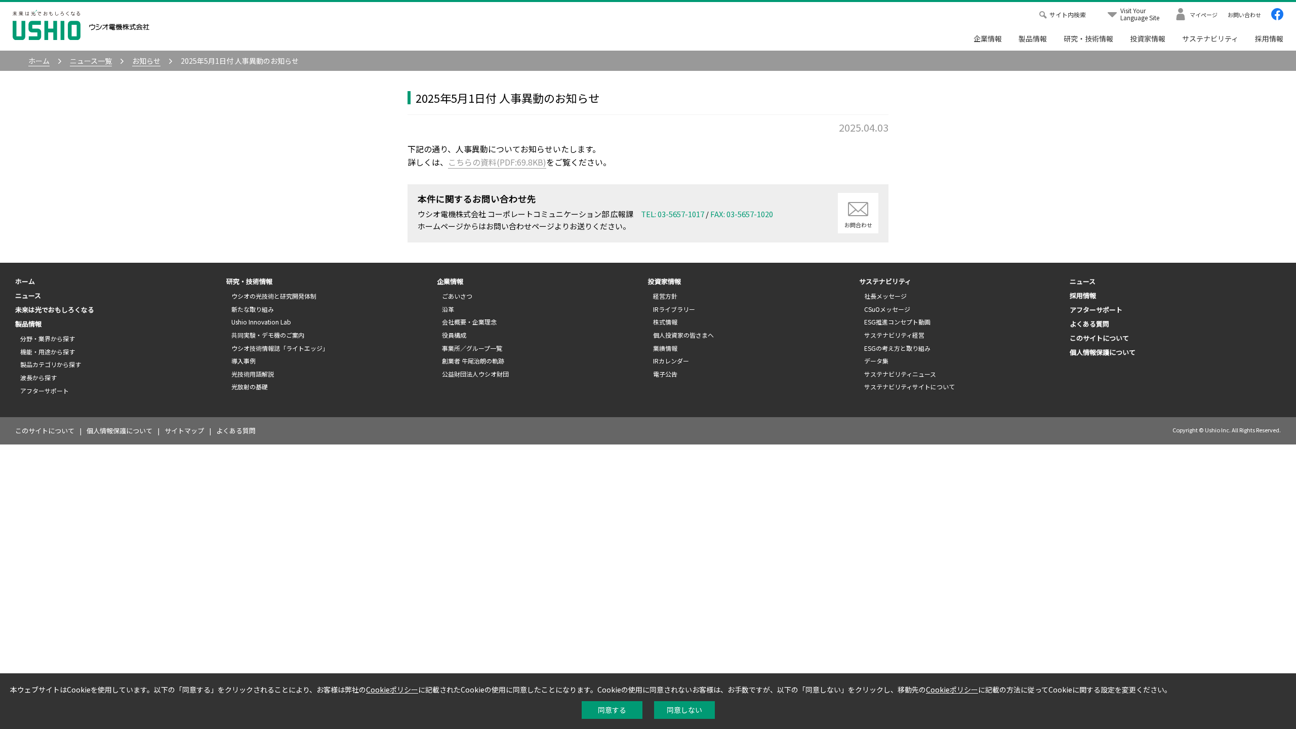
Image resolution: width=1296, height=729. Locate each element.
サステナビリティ (1210, 38)
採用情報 (1269, 38)
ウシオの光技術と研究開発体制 (273, 296)
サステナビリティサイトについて (909, 386)
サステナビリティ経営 (894, 335)
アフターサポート (44, 390)
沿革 (448, 309)
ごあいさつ (457, 296)
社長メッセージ (885, 296)
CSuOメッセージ (887, 309)
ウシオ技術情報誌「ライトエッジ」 (280, 348)
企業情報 (988, 38)
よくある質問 (1089, 324)
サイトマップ (184, 430)
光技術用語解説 (252, 374)
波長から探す (38, 377)
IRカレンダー (671, 360)
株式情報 (665, 321)
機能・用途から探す (47, 351)
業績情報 (665, 348)
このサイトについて (1099, 338)
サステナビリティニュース (900, 374)
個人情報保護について (1103, 352)
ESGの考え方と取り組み (897, 348)
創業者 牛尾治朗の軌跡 (473, 360)
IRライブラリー (674, 309)
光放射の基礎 (249, 386)
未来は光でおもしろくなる (54, 309)
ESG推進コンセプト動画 (897, 321)
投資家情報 (1147, 38)
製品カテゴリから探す (50, 364)
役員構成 (454, 335)
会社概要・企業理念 (469, 321)
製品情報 (1033, 38)
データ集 (876, 360)
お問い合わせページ (520, 226)
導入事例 (243, 360)
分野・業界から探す (47, 338)
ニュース (28, 295)
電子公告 (665, 374)
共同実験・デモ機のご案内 (267, 335)
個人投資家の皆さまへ (683, 335)
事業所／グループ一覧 (472, 348)
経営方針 (665, 296)
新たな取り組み (252, 309)
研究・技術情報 (1088, 38)
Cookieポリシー (392, 689)
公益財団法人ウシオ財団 (475, 374)
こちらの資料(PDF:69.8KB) (497, 162)
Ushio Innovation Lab (261, 321)
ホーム (25, 281)
